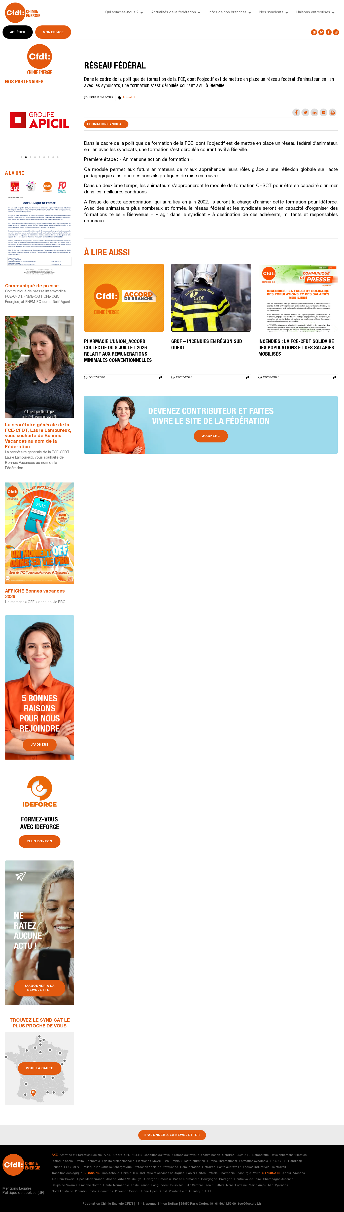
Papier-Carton (196, 1173)
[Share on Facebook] (296, 112)
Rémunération (190, 1167)
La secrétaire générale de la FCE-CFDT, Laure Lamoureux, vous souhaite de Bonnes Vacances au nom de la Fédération (38, 436)
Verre (256, 1173)
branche (92, 1173)
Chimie (126, 1173)
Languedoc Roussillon (167, 1185)
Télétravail (278, 1167)
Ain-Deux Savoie (63, 1179)
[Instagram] (336, 32)
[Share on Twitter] (305, 112)
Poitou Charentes (101, 1191)
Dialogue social (63, 1161)
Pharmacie (227, 1173)
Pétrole (213, 1173)
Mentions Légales (17, 1189)
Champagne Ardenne (278, 1179)
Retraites (208, 1167)
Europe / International (222, 1161)
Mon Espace (53, 32)
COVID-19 (243, 1155)
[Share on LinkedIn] (314, 112)
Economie (93, 1161)
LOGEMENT (72, 1167)
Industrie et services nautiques (162, 1173)
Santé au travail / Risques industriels (243, 1167)
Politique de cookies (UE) (23, 1193)
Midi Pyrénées (278, 1185)
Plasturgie (244, 1173)
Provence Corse (126, 1191)
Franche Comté (90, 1185)
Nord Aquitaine (62, 1191)
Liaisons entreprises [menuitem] (313, 12)
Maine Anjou (257, 1185)
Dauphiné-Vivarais (64, 1185)
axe (55, 1155)
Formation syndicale (106, 124)
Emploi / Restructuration (188, 1161)
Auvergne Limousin (157, 1179)
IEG (135, 1173)
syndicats (271, 1173)
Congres (228, 1155)
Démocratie (260, 1155)
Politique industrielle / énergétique (107, 1167)
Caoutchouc (110, 1173)
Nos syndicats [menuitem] (271, 12)
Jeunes (57, 1167)
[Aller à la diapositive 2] (26, 157)
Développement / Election (289, 1155)
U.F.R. (209, 1191)
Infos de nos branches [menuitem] (228, 12)
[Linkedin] (314, 32)
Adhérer (17, 32)
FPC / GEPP (278, 1161)
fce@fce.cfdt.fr (250, 1203)
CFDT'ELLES (133, 1155)
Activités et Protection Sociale (81, 1155)
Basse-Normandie (186, 1179)
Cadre (117, 1155)
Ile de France (140, 1185)
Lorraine (241, 1185)
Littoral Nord (224, 1185)
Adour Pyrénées (294, 1173)
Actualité (129, 97)
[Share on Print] (332, 112)
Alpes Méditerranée (90, 1179)
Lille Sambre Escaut (200, 1185)
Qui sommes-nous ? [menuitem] (122, 12)
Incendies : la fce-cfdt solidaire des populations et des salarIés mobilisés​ (296, 348)
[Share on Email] (323, 112)
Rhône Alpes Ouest (153, 1191)
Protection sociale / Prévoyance (156, 1167)
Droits (80, 1161)
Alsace (111, 1179)
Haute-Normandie (116, 1185)
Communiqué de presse (32, 286)
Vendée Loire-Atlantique (186, 1191)
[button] (141, 13)
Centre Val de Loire (247, 1179)
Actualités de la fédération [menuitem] (173, 12)
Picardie (81, 1191)
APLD (107, 1155)
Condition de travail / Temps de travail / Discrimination (182, 1155)
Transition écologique (67, 1173)
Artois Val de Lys (130, 1179)
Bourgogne (209, 1179)
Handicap (295, 1161)
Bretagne (225, 1179)
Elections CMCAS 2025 (152, 1161)
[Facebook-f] (329, 32)
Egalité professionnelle (118, 1161)
